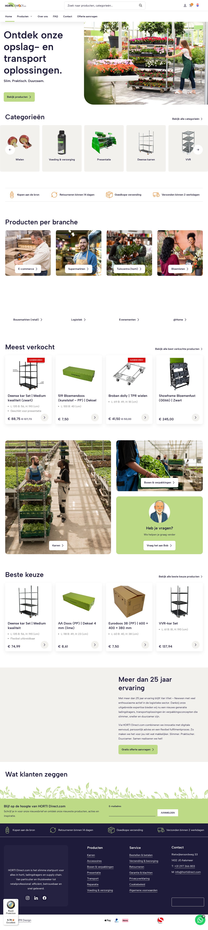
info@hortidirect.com (188, 872)
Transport (93, 878)
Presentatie (94, 872)
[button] (197, 5)
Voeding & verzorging (100, 890)
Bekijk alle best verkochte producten (177, 348)
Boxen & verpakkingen (100, 866)
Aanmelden (168, 812)
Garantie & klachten (141, 872)
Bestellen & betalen (141, 855)
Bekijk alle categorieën (185, 118)
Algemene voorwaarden (143, 890)
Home (8, 16)
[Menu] (16, 901)
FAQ (55, 16)
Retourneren (136, 866)
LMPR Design (23, 920)
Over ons (43, 16)
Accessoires (94, 860)
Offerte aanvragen (87, 16)
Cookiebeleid (137, 884)
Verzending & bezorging (143, 860)
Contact (67, 16)
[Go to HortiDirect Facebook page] (27, 898)
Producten (22, 16)
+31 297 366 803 (185, 866)
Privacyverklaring (139, 878)
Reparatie (92, 884)
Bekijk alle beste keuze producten (179, 576)
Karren (91, 855)
